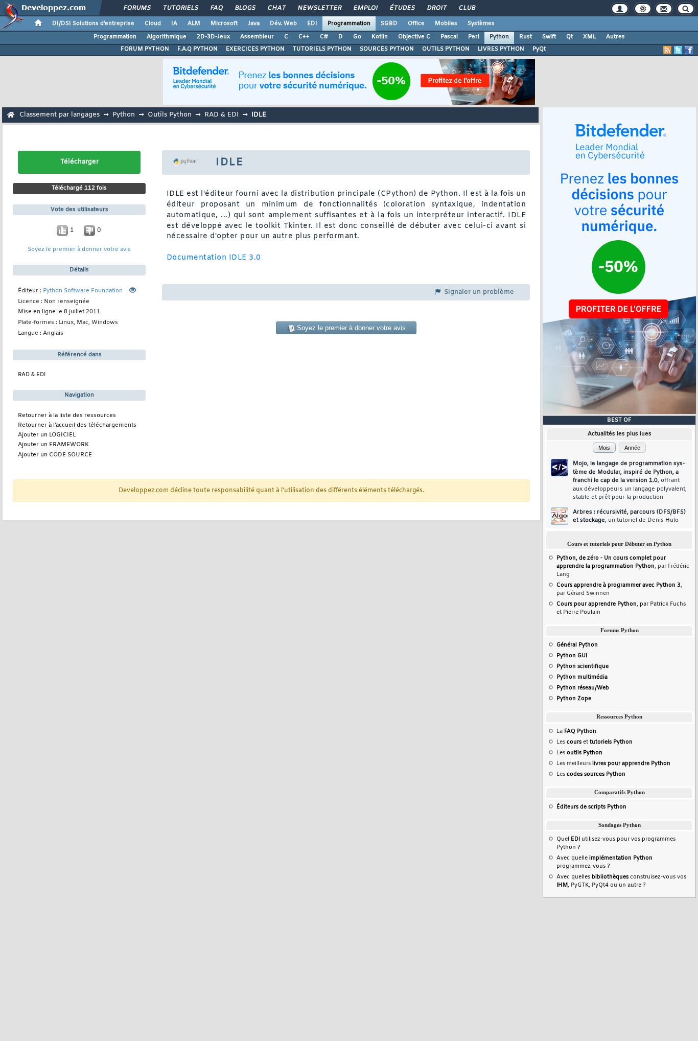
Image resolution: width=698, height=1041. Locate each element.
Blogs (245, 8)
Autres (615, 36)
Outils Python (170, 114)
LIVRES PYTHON (501, 49)
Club (466, 8)
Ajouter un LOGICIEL (47, 435)
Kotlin (379, 36)
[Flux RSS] (667, 50)
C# (324, 36)
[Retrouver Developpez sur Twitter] (678, 50)
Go (357, 36)
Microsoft (224, 23)
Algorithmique (167, 36)
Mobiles (446, 23)
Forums (136, 8)
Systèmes (481, 23)
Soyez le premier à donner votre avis (79, 249)
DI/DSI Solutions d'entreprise (93, 23)
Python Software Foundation (83, 291)
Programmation (349, 23)
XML (589, 36)
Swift (549, 36)
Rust (525, 36)
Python (499, 36)
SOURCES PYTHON (387, 49)
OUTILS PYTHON (446, 49)
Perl (473, 36)
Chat (276, 8)
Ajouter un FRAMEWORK (53, 445)
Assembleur (257, 36)
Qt (569, 36)
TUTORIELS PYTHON (322, 49)
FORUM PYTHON (145, 49)
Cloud (153, 23)
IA (174, 23)
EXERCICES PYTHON (255, 49)
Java (254, 23)
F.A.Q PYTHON (197, 49)
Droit (436, 8)
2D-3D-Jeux (213, 36)
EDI (312, 23)
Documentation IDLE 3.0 (214, 258)
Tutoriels (180, 8)
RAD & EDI (221, 114)
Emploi (365, 8)
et (600, 742)
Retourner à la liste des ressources (67, 416)
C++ (304, 36)
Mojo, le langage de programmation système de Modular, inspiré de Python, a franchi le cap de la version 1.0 (630, 480)
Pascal (449, 36)
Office (416, 23)
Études (401, 8)
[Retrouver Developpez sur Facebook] (689, 50)
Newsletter (319, 8)
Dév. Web (283, 23)
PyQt (539, 49)
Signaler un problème (478, 292)
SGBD (389, 23)
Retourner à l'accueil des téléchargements (77, 425)
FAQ (216, 8)
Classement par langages (59, 114)
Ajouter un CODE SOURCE (55, 455)
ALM (194, 23)
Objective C (414, 36)
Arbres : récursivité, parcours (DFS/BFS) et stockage (629, 516)
